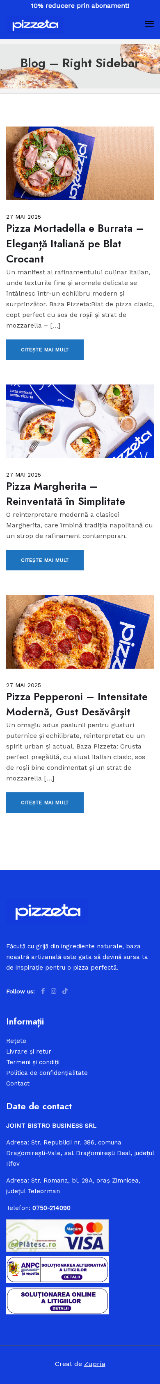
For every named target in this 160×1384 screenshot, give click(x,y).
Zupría (94, 1364)
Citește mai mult (45, 350)
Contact (18, 1083)
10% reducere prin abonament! (80, 5)
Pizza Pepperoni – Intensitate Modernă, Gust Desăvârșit (77, 704)
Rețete (16, 1041)
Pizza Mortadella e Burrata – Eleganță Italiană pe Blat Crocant (75, 243)
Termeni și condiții (32, 1062)
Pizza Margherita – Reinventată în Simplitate (65, 494)
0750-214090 (51, 1208)
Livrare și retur (28, 1051)
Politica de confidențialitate (47, 1072)
